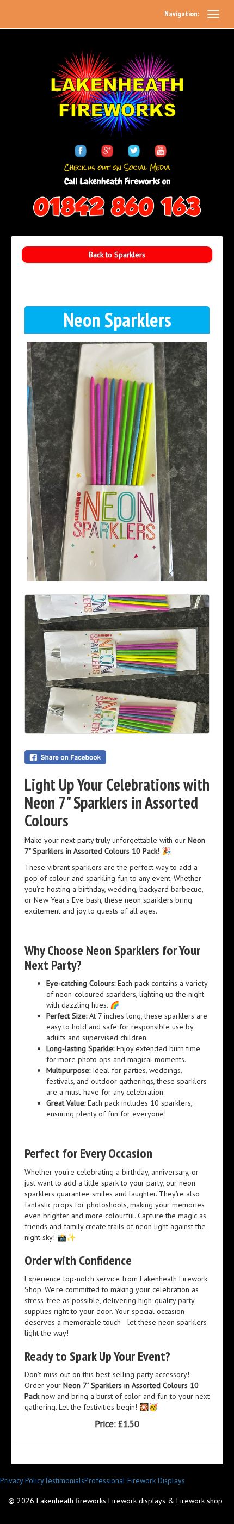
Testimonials (64, 1480)
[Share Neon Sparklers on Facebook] (117, 757)
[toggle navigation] (213, 14)
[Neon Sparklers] (117, 461)
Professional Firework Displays (134, 1480)
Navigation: (181, 13)
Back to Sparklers (117, 255)
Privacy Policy (22, 1480)
